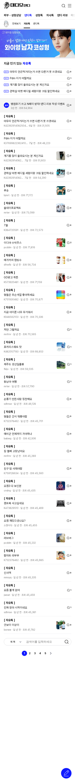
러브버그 (9, 538)
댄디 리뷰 (62, 15)
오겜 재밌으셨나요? (14, 520)
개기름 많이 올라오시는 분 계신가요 (23, 156)
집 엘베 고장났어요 (14, 451)
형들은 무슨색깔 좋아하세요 (19, 295)
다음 (50, 653)
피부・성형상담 (12, 15)
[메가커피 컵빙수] (60, 260)
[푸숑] (60, 190)
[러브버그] (60, 538)
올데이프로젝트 (12, 208)
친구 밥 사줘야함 (13, 468)
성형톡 (39, 15)
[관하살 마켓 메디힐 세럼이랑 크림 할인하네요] (60, 173)
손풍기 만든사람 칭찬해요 (18, 399)
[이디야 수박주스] (60, 242)
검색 (63, 6)
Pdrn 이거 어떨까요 (14, 138)
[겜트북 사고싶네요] (60, 503)
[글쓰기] (66, 773)
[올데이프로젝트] (60, 207)
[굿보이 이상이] (60, 624)
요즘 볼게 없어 (12, 590)
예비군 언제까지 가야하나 (18, 433)
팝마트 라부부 (11, 555)
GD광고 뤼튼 (11, 277)
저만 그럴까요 (11, 329)
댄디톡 (28, 15)
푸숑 (6, 190)
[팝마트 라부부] (60, 555)
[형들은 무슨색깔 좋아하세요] (60, 294)
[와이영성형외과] (37, 56)
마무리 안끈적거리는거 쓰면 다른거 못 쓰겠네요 (30, 121)
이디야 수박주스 (13, 242)
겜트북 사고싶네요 (14, 503)
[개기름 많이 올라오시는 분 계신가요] (60, 155)
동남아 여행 (10, 381)
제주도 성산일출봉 (14, 364)
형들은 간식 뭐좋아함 (15, 416)
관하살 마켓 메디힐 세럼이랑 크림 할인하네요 (29, 173)
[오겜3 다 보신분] (60, 485)
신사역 (7, 572)
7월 (6, 225)
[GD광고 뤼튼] (60, 277)
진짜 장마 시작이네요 (15, 607)
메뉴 (69, 6)
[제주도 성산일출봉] (60, 364)
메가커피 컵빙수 (13, 260)
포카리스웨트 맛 (13, 347)
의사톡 (50, 15)
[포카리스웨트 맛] (60, 346)
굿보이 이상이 (11, 625)
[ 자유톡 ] (9, 116)
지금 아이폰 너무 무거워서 (18, 312)
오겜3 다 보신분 (12, 486)
